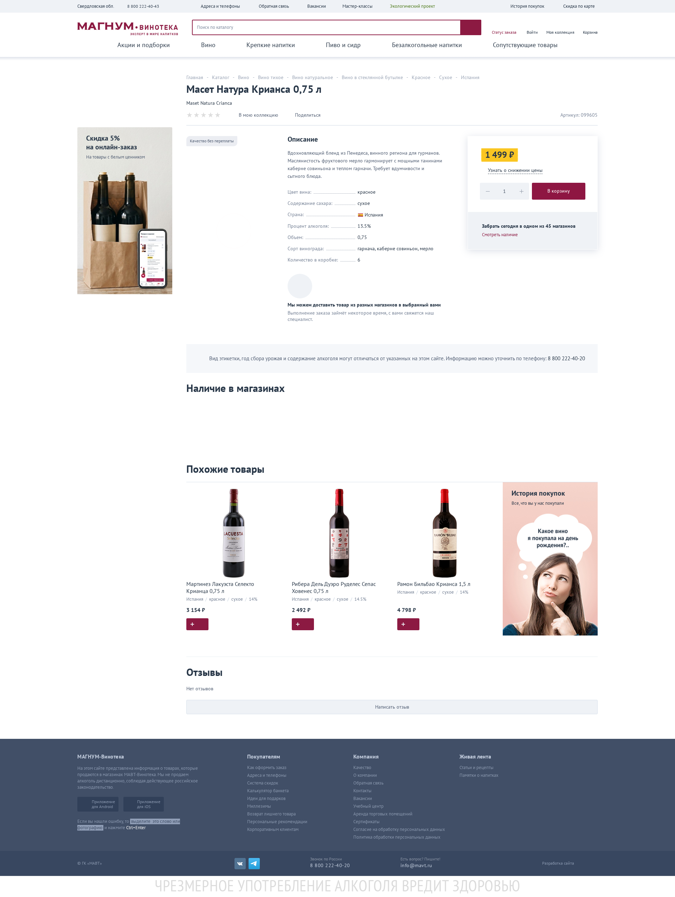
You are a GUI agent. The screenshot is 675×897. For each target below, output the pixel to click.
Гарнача (366, 249)
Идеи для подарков (266, 798)
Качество (362, 767)
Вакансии (362, 798)
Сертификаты (366, 822)
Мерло (426, 249)
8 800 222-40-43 (143, 6)
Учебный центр (368, 806)
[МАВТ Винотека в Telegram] (254, 863)
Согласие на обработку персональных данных (399, 829)
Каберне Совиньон (397, 249)
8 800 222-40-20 (566, 358)
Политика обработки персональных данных (397, 837)
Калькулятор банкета (268, 791)
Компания (366, 757)
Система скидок (262, 783)
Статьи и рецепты (476, 767)
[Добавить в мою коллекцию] (277, 490)
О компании (365, 775)
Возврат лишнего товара (271, 814)
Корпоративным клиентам (272, 829)
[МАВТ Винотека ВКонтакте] (240, 863)
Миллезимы (259, 806)
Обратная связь (368, 783)
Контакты (362, 791)
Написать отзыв (392, 707)
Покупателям (263, 757)
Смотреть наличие (500, 235)
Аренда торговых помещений (382, 814)
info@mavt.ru (416, 866)
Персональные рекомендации (277, 822)
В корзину (558, 191)
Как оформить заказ (267, 767)
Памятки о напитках (479, 775)
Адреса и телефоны (267, 775)
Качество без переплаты (212, 140)
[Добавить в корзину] (197, 624)
